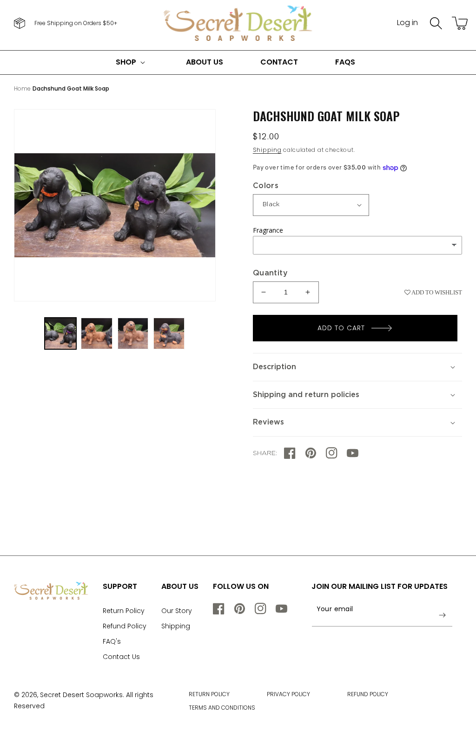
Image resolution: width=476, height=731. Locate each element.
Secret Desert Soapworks (81, 694)
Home (22, 88)
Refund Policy (124, 626)
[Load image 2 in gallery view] (96, 333)
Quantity (270, 273)
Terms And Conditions (222, 707)
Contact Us (121, 656)
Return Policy (124, 610)
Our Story (176, 610)
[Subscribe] (442, 615)
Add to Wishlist (436, 292)
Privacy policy (288, 694)
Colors (265, 185)
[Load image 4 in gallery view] (169, 333)
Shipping (267, 150)
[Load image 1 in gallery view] (60, 333)
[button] (436, 23)
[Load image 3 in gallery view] (133, 333)
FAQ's (112, 641)
